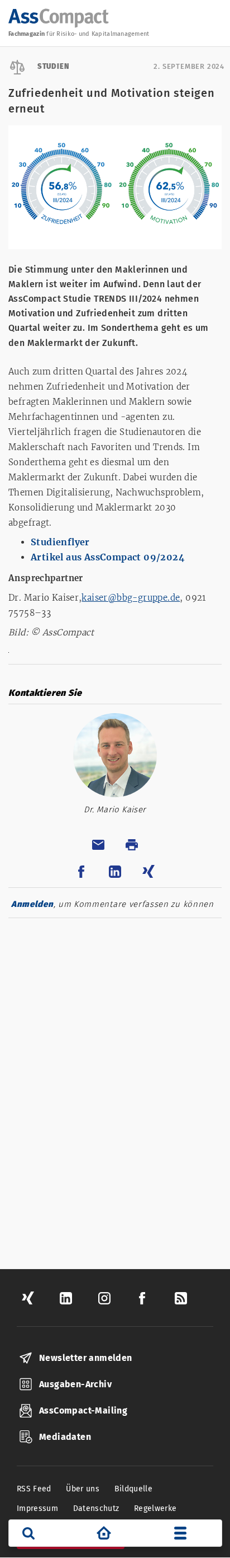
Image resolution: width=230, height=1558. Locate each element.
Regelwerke (155, 1508)
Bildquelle (133, 1489)
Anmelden (32, 904)
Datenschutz (96, 1508)
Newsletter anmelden (85, 1358)
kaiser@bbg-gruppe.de (131, 597)
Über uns (82, 1489)
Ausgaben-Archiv (75, 1384)
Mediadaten (65, 1436)
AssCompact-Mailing (83, 1410)
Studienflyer (60, 542)
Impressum (37, 1508)
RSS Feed (34, 1489)
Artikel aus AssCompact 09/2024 (108, 557)
